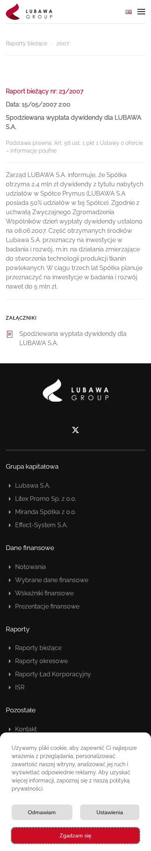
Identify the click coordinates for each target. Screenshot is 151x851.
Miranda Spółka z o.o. (45, 512)
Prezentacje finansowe (47, 606)
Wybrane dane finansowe (51, 580)
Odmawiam (42, 812)
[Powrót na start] (29, 11)
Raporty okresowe (41, 661)
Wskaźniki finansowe (44, 593)
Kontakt (26, 729)
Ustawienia (109, 812)
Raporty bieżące (38, 648)
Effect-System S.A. (41, 525)
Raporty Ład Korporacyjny (53, 674)
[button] (141, 11)
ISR (19, 687)
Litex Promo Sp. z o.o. (45, 498)
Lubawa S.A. (32, 485)
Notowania (30, 567)
